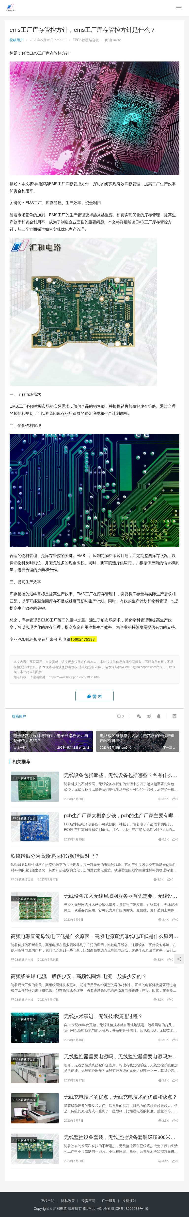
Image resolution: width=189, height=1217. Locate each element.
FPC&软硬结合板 (86, 39)
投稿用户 (16, 39)
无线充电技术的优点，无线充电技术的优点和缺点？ (120, 1096)
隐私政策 (68, 1200)
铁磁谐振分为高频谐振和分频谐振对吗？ (55, 855)
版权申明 (47, 1200)
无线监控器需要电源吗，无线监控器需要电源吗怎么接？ (120, 1056)
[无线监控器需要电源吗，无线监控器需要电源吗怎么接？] (35, 1068)
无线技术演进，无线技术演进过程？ (103, 1016)
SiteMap (89, 1208)
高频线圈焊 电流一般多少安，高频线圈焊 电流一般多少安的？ (79, 976)
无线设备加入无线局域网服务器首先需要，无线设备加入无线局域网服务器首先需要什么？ (120, 895)
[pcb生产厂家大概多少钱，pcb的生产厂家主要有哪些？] (35, 827)
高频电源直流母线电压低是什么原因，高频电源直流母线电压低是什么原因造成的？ (94, 936)
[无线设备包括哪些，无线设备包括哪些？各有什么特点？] (35, 787)
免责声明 (88, 1200)
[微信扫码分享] (139, 716)
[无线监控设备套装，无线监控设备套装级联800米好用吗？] (35, 1149)
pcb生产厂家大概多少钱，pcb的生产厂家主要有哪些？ (118, 815)
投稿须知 (129, 1200)
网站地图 (103, 1208)
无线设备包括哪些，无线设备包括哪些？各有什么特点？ (120, 775)
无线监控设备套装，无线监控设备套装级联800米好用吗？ (119, 1137)
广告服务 (109, 1200)
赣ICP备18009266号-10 (129, 1208)
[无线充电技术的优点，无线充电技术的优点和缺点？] (35, 1108)
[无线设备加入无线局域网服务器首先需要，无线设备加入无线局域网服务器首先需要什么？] (35, 907)
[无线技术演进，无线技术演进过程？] (35, 1028)
